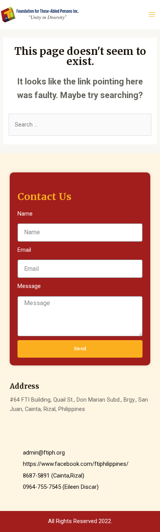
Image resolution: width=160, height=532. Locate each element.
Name (25, 213)
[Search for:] (80, 124)
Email (24, 249)
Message (29, 286)
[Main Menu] (152, 14)
